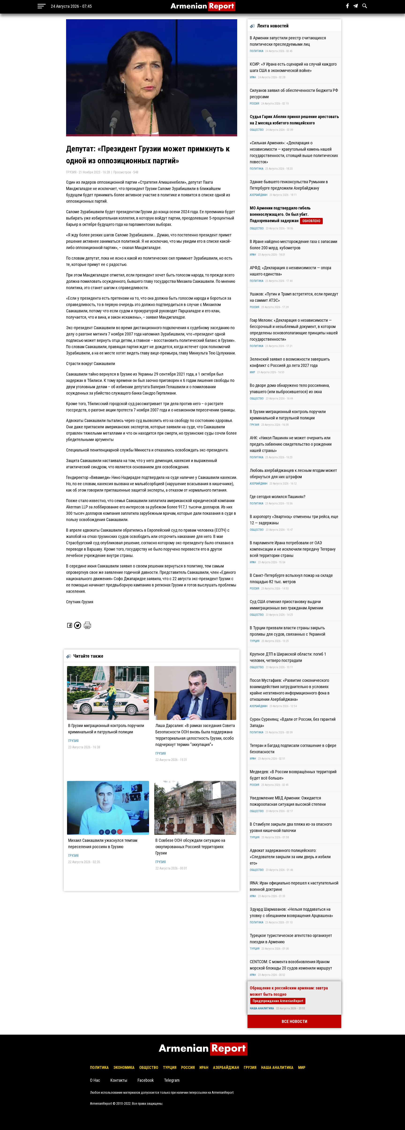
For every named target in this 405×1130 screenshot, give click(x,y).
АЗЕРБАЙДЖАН (258, 195)
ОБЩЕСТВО (257, 129)
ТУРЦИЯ (254, 641)
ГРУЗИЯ (73, 741)
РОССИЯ (254, 103)
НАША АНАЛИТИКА (262, 1008)
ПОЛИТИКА (256, 51)
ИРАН (253, 77)
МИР (252, 372)
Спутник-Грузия (79, 601)
